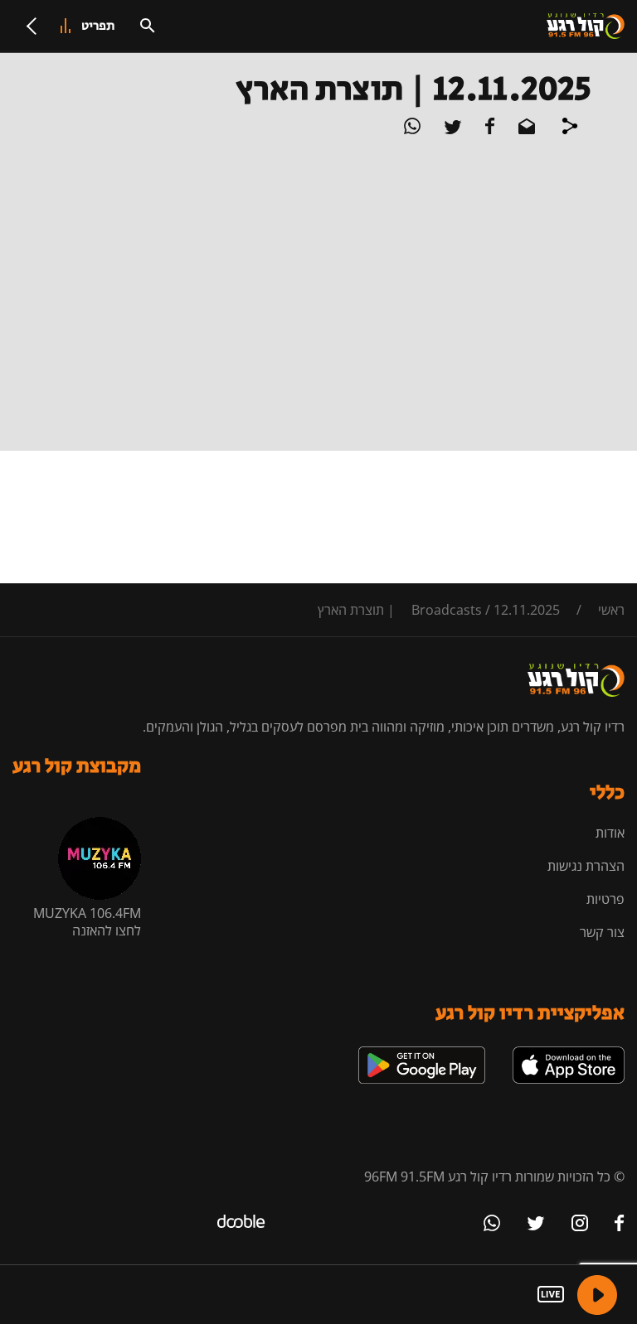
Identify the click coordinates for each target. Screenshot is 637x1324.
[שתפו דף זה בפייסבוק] (488, 129)
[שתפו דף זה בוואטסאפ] (412, 129)
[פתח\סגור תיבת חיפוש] (147, 25)
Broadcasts (446, 610)
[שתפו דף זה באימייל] (525, 129)
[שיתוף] (570, 128)
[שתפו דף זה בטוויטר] (451, 129)
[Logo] (586, 26)
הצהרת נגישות (586, 866)
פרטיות (605, 899)
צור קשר (602, 932)
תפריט (98, 26)
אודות (610, 833)
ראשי (611, 610)
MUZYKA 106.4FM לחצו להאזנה (87, 922)
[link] (569, 1053)
